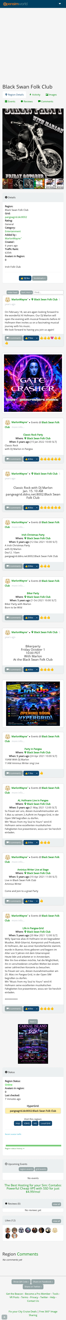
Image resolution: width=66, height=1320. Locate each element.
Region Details (15, 94)
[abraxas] (21, 1230)
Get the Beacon (14, 1293)
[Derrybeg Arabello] (48, 1230)
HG (35, 1123)
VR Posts (15, 1297)
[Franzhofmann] (55, 1230)
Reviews (28, 101)
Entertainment (13, 231)
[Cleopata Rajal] (8, 1230)
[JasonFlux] (8, 1235)
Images (52, 94)
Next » (33, 1021)
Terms (25, 1297)
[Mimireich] (35, 1230)
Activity (36, 94)
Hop (18, 1123)
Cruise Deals (30, 1311)
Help (52, 1297)
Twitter (44, 1297)
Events (11, 101)
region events (26, 1169)
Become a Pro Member (38, 1293)
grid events (41, 1169)
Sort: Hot (25, 292)
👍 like (25, 278)
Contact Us (33, 1300)
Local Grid (45, 1123)
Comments (47, 101)
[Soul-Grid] (28, 1230)
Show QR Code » (21, 1281)
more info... (18, 427)
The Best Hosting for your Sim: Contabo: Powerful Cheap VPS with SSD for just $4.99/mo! (33, 1188)
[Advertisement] (33, 44)
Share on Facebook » (43, 1281)
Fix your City (15, 1311)
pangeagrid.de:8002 (16, 217)
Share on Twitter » (33, 1286)
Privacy (34, 1297)
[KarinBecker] (42, 1230)
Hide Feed (13, 292)
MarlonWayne (13, 238)
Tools (56, 1293)
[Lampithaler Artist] (15, 1230)
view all (56, 1204)
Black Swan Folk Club (45, 299)
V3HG (26, 1123)
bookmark (39, 278)
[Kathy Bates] (15, 1235)
